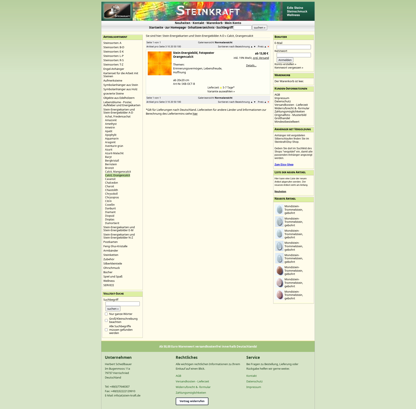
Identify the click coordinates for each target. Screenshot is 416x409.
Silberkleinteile (112, 263)
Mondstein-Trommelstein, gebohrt (293, 209)
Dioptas (109, 219)
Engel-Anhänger (113, 69)
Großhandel (282, 118)
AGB (277, 94)
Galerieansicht (206, 42)
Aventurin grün (114, 146)
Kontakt (198, 23)
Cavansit (110, 179)
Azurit (108, 149)
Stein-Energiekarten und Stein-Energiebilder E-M (119, 228)
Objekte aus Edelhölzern (119, 98)
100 (179, 46)
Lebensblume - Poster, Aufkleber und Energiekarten (121, 103)
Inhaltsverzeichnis (201, 27)
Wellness (109, 281)
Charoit (109, 186)
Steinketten (110, 255)
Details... (251, 65)
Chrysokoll (111, 194)
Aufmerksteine (112, 80)
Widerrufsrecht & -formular (292, 108)
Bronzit (109, 168)
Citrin (108, 201)
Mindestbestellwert (287, 122)
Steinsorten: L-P (113, 56)
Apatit (108, 131)
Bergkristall (112, 160)
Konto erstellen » (285, 64)
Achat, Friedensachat (117, 116)
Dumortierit (112, 223)
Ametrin (110, 127)
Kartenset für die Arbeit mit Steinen (120, 74)
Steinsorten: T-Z (113, 64)
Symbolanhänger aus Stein (120, 85)
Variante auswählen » (221, 91)
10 (168, 46)
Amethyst (111, 124)
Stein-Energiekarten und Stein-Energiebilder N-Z (119, 236)
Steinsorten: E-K (113, 51)
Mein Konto (233, 23)
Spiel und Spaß (112, 276)
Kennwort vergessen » (289, 67)
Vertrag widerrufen (192, 401)
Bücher (107, 272)
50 (175, 46)
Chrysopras (112, 197)
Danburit (110, 208)
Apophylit (110, 135)
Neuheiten (182, 23)
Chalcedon (111, 182)
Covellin (110, 205)
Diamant (110, 212)
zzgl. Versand (261, 58)
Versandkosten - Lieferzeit (291, 105)
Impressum (282, 98)
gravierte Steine (113, 93)
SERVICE (108, 285)
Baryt (108, 157)
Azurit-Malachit (114, 153)
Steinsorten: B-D (113, 47)
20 (172, 46)
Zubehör (108, 259)
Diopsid (109, 216)
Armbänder (110, 250)
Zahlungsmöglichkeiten (290, 111)
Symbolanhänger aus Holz (120, 89)
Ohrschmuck (111, 268)
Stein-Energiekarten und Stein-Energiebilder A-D (119, 110)
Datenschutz (283, 101)
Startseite (156, 27)
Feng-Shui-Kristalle (115, 246)
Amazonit (111, 120)
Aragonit (110, 142)
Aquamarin (112, 138)
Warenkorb (214, 23)
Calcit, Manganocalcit (118, 171)
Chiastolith (111, 190)
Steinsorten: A (112, 43)
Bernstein (111, 164)
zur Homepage (175, 27)
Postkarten (110, 242)
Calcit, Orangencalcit (240, 36)
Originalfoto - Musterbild (290, 115)
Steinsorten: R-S (113, 60)
